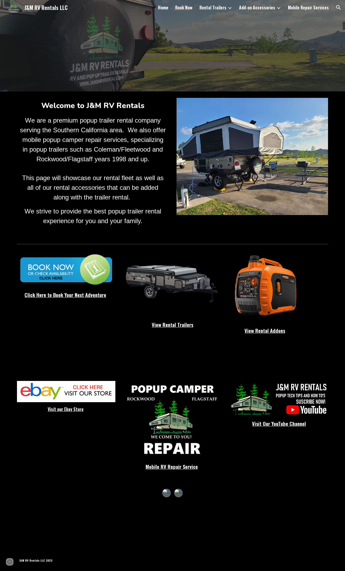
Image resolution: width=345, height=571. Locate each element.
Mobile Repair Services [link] (308, 7)
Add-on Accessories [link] (257, 7)
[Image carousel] (252, 159)
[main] (92, 163)
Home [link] (163, 7)
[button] (338, 7)
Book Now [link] (183, 7)
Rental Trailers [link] (212, 7)
